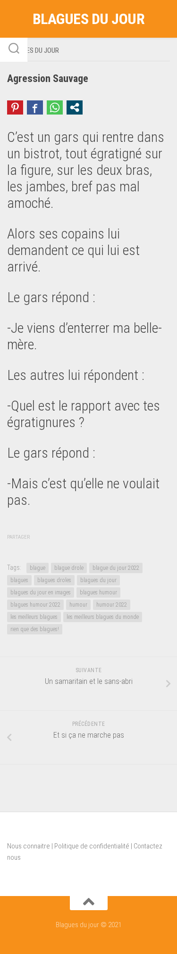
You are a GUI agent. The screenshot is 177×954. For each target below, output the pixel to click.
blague (37, 568)
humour (78, 604)
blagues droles (54, 580)
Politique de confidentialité (91, 846)
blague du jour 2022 (116, 568)
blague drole (69, 568)
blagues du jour (98, 580)
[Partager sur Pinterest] (15, 107)
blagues (19, 580)
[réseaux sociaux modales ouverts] (75, 107)
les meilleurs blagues (34, 617)
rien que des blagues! (34, 629)
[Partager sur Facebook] (35, 107)
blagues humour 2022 (35, 604)
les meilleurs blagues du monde (103, 617)
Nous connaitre (28, 846)
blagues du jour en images (40, 592)
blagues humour (98, 592)
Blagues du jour (89, 19)
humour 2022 (111, 604)
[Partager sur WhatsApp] (55, 107)
